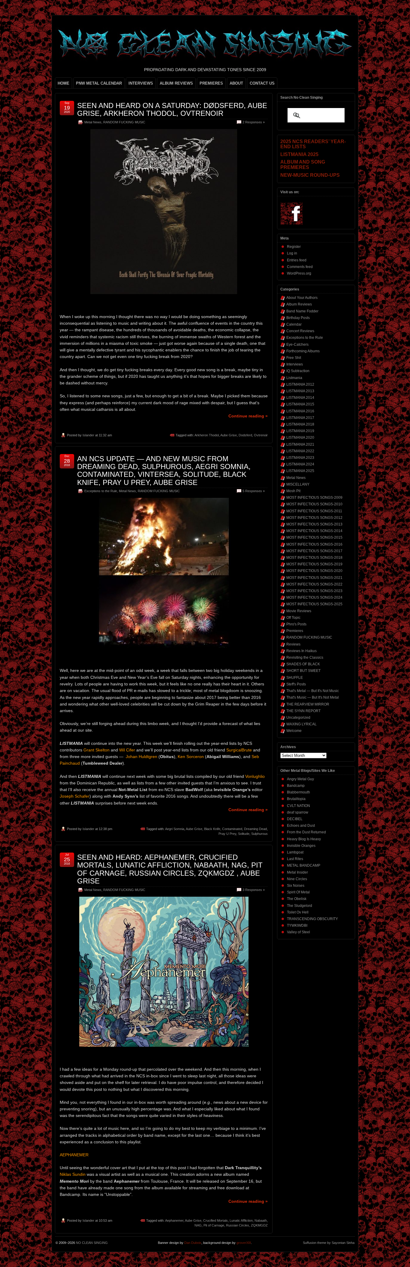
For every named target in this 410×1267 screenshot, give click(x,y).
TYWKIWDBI (297, 925)
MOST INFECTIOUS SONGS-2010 (314, 504)
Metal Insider (297, 872)
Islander (88, 435)
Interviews (294, 364)
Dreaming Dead (255, 829)
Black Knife (212, 829)
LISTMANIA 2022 (300, 451)
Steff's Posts (296, 684)
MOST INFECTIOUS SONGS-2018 (314, 557)
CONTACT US (262, 83)
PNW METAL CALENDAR (99, 83)
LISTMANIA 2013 (300, 391)
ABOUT (236, 83)
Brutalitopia (296, 799)
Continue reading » (248, 416)
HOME (63, 83)
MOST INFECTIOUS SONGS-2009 (314, 497)
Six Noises (295, 885)
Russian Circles (237, 1225)
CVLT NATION (298, 806)
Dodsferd (245, 435)
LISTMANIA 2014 (300, 398)
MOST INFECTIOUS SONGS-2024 (314, 597)
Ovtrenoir (261, 435)
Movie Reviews (298, 611)
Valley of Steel (298, 932)
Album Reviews (299, 304)
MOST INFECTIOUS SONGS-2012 (314, 518)
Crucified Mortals (215, 1220)
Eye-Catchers (297, 344)
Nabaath (261, 1220)
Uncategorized (298, 717)
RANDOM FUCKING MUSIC (124, 122)
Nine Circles (297, 879)
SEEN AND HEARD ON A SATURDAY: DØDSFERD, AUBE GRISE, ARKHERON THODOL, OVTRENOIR (172, 109)
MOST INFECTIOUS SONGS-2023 (314, 591)
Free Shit (293, 358)
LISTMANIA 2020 (300, 437)
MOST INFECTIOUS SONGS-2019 (314, 564)
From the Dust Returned (306, 832)
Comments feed (300, 267)
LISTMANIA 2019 (300, 431)
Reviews (293, 644)
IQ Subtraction (297, 371)
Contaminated (232, 829)
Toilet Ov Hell (298, 912)
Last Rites (295, 859)
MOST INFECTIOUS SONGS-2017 (314, 551)
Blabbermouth (298, 792)
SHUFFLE (294, 678)
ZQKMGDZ (259, 1225)
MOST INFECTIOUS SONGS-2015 (314, 537)
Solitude (243, 833)
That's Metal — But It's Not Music (312, 691)
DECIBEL (295, 819)
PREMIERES (211, 83)
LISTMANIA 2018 (300, 424)
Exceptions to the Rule (100, 491)
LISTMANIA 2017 (300, 418)
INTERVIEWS (140, 83)
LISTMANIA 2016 (300, 411)
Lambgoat (295, 852)
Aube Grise (228, 435)
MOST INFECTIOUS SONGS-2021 (314, 578)
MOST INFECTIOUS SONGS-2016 (314, 544)
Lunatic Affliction (241, 1220)
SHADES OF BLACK (303, 664)
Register (294, 247)
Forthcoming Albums (303, 351)
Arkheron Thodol (206, 435)
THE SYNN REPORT (303, 711)
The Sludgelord (299, 906)
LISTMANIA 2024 (300, 464)
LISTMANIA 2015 (300, 404)
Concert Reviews (300, 331)
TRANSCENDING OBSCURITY (312, 919)
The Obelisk (296, 899)
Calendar (294, 324)
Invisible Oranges (301, 846)
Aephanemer (174, 1220)
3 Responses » (254, 890)
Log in (292, 253)
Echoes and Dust (301, 825)
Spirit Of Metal (298, 892)
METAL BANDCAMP (303, 865)
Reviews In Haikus (301, 651)
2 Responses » (254, 122)
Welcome (294, 731)
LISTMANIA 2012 (300, 384)
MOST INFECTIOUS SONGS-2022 (314, 584)
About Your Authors (302, 298)
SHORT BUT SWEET (303, 671)
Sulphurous (259, 833)
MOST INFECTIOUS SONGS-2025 (314, 604)
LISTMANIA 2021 (300, 444)
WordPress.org (299, 273)
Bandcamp (296, 786)
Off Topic (293, 617)
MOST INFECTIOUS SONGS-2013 (314, 524)
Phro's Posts (296, 624)
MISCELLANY (297, 484)
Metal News (92, 122)
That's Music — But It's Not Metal (312, 697)
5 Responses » (254, 491)
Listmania (294, 378)
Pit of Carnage (213, 1225)
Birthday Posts (298, 318)
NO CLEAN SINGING (92, 1242)
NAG (198, 1225)
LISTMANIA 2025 (300, 471)
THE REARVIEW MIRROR (307, 704)
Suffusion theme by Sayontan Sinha (328, 1242)
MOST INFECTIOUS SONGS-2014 (314, 531)
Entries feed (296, 260)
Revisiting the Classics (304, 657)
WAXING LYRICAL (301, 724)
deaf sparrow (297, 812)
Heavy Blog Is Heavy (304, 839)
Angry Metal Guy (300, 779)
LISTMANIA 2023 (300, 458)
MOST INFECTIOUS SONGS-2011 (314, 511)
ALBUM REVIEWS (176, 83)
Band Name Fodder (302, 311)
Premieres (294, 631)
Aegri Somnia (174, 829)
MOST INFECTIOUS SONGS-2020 (314, 571)
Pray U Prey (227, 833)
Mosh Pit (293, 491)
